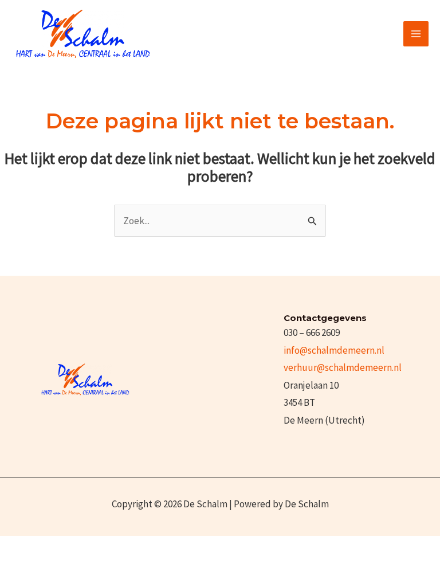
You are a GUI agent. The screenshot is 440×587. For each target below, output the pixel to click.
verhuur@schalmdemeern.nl (343, 367)
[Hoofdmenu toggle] (416, 33)
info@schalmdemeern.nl (334, 350)
